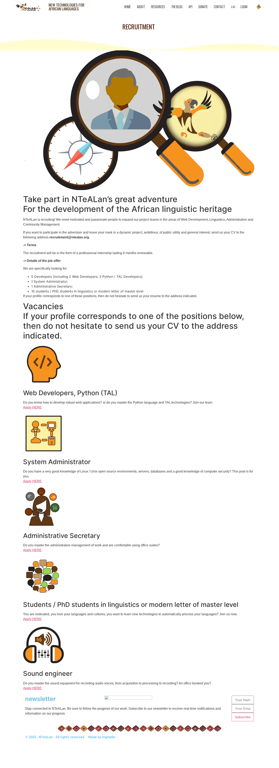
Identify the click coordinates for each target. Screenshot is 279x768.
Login (244, 6)
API (190, 6)
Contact (219, 6)
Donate (203, 6)
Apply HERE (32, 407)
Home (127, 6)
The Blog (176, 6)
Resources (158, 6)
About (141, 6)
